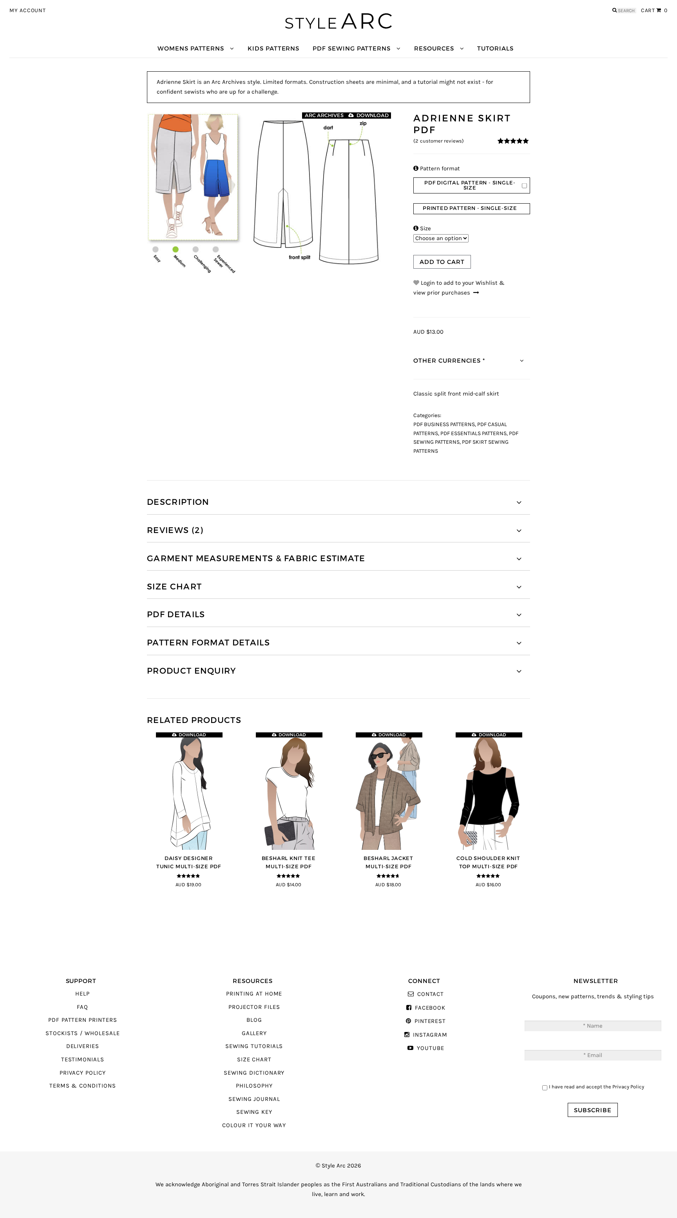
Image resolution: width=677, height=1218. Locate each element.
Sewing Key (254, 1112)
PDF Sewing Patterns (352, 48)
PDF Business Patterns (444, 424)
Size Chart (254, 1059)
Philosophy (254, 1085)
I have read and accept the (596, 1087)
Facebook (430, 1008)
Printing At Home (254, 993)
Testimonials (82, 1059)
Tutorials (495, 48)
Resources (434, 48)
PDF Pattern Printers (82, 1020)
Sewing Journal (254, 1099)
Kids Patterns (273, 48)
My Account (27, 10)
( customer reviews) (438, 141)
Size (422, 228)
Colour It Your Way (254, 1125)
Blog (254, 1020)
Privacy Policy (83, 1073)
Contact (430, 994)
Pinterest (430, 1021)
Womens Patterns (190, 48)
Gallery (254, 1033)
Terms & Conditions (82, 1085)
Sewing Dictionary (254, 1073)
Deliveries (82, 1046)
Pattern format (436, 168)
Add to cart (442, 262)
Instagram (430, 1035)
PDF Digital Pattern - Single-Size (469, 185)
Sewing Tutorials (254, 1046)
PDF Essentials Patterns (473, 433)
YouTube (430, 1048)
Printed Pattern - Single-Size (470, 208)
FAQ (82, 1007)
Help (82, 993)
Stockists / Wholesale (82, 1033)
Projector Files (254, 1007)
